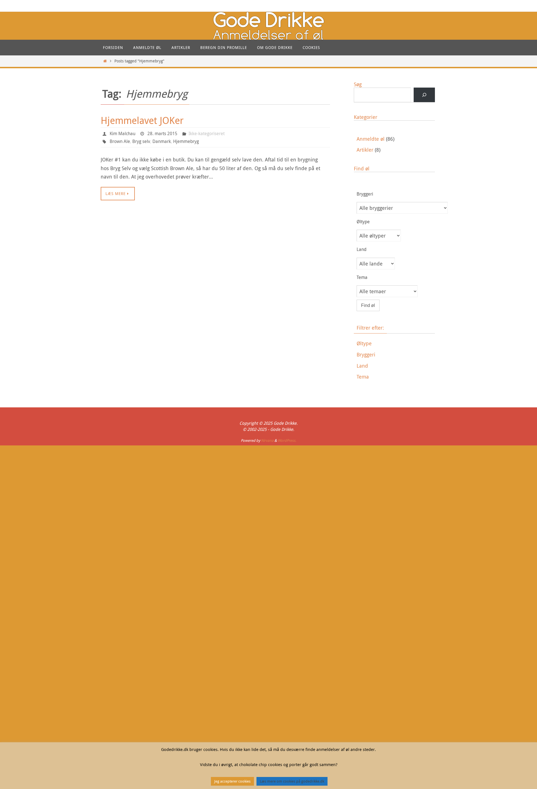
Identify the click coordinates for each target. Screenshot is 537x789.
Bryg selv (141, 141)
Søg (358, 84)
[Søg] (424, 95)
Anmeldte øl (371, 138)
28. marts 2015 (162, 133)
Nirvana (267, 440)
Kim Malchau (122, 133)
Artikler (365, 149)
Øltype (364, 343)
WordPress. (287, 440)
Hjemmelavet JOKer (142, 120)
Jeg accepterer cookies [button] (232, 781)
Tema (363, 376)
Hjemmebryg (186, 141)
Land (362, 365)
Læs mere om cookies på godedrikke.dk (292, 781)
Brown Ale (120, 141)
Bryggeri (366, 354)
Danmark (161, 141)
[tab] (396, 343)
